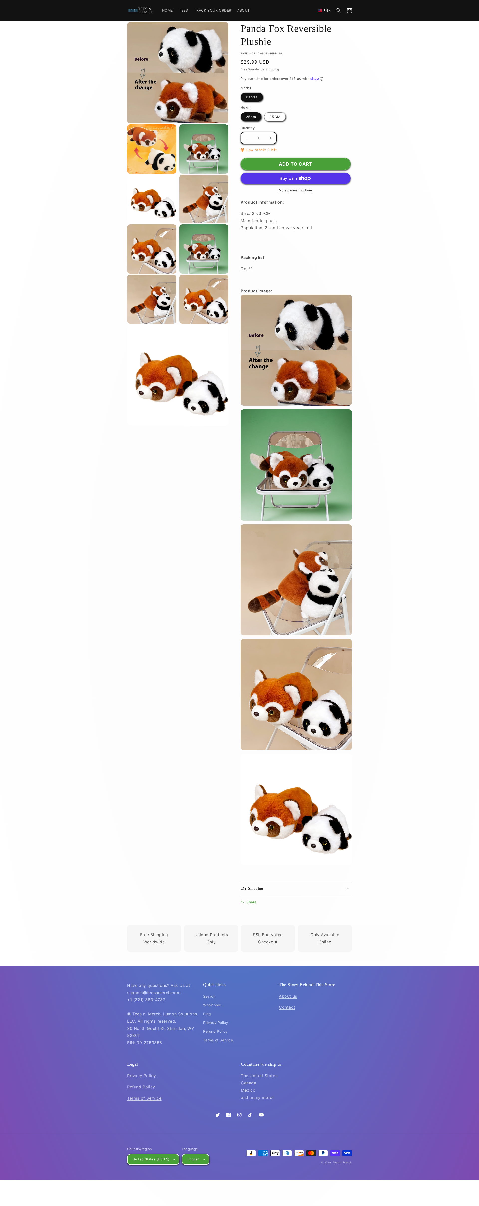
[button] (338, 10)
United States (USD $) (151, 1159)
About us (288, 996)
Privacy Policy (215, 1022)
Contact (287, 1007)
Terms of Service (218, 1040)
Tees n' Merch (342, 1162)
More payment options (296, 190)
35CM (274, 117)
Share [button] (251, 902)
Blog (207, 1014)
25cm (251, 117)
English (193, 1159)
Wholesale (212, 1005)
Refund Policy (215, 1031)
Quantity (248, 128)
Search (209, 996)
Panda (252, 97)
